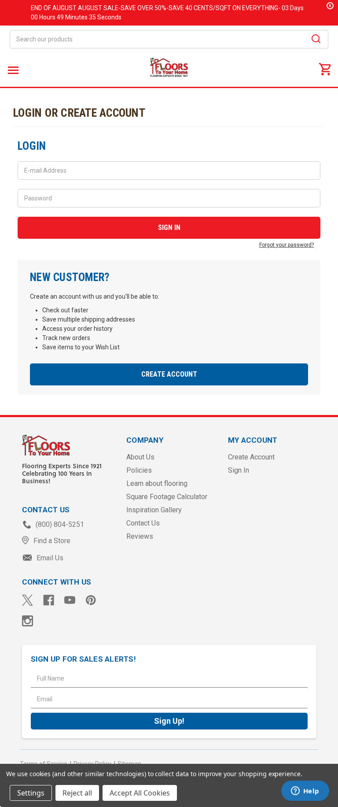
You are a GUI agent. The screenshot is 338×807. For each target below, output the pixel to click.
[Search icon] (316, 40)
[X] (27, 600)
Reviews (139, 536)
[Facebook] (48, 600)
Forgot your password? (286, 245)
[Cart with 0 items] (325, 68)
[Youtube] (69, 600)
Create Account (169, 374)
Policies (139, 470)
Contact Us (143, 523)
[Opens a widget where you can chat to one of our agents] (305, 792)
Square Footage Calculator (166, 496)
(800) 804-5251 (59, 524)
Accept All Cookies (140, 793)
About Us (140, 457)
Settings (30, 793)
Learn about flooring (156, 483)
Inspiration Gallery (154, 510)
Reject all (77, 793)
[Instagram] (27, 620)
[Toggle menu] (12, 70)
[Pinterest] (90, 600)
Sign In (238, 470)
